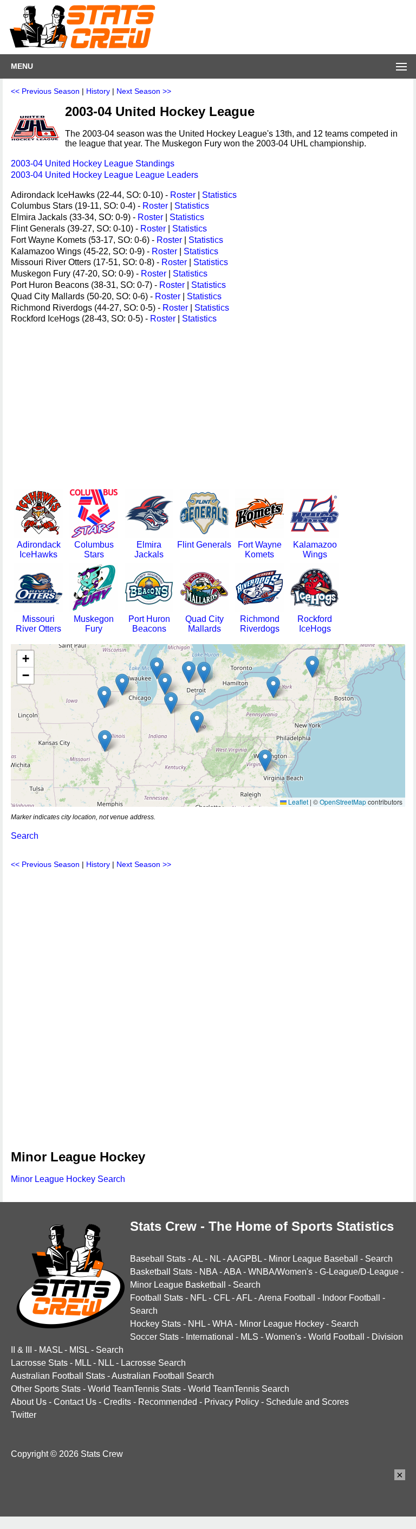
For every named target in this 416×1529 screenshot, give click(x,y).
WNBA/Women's (280, 1271)
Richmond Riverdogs (260, 623)
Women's (283, 1336)
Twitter (23, 1414)
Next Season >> (143, 91)
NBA (208, 1271)
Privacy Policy (231, 1401)
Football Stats (156, 1297)
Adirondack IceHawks (39, 549)
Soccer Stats (154, 1336)
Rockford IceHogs (314, 623)
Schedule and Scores (307, 1401)
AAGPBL (244, 1258)
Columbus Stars (94, 549)
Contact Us (75, 1401)
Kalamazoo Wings (315, 549)
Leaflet (297, 801)
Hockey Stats (155, 1323)
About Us (29, 1401)
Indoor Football (351, 1297)
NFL (198, 1297)
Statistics (219, 195)
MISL (79, 1349)
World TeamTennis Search (238, 1388)
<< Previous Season (45, 91)
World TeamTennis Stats (134, 1388)
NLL (106, 1362)
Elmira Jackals (149, 549)
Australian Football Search (163, 1375)
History (98, 91)
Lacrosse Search (153, 1362)
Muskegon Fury (94, 623)
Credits (117, 1401)
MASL (50, 1349)
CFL (221, 1297)
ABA (232, 1271)
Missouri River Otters (38, 623)
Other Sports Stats (46, 1388)
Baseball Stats (158, 1258)
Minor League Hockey (281, 1323)
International (209, 1336)
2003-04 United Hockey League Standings (92, 163)
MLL (83, 1362)
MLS (249, 1336)
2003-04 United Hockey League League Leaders (104, 174)
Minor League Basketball (178, 1284)
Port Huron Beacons (149, 623)
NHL (196, 1323)
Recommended (167, 1401)
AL (197, 1258)
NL (215, 1258)
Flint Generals (204, 544)
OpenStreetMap (343, 801)
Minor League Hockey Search (68, 1179)
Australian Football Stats (58, 1375)
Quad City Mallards (204, 623)
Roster (183, 195)
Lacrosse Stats (39, 1362)
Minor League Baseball (313, 1258)
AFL (244, 1297)
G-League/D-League (359, 1271)
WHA (222, 1323)
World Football (336, 1336)
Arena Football (286, 1297)
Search (24, 835)
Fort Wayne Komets (260, 549)
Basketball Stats (161, 1271)
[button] (104, 697)
